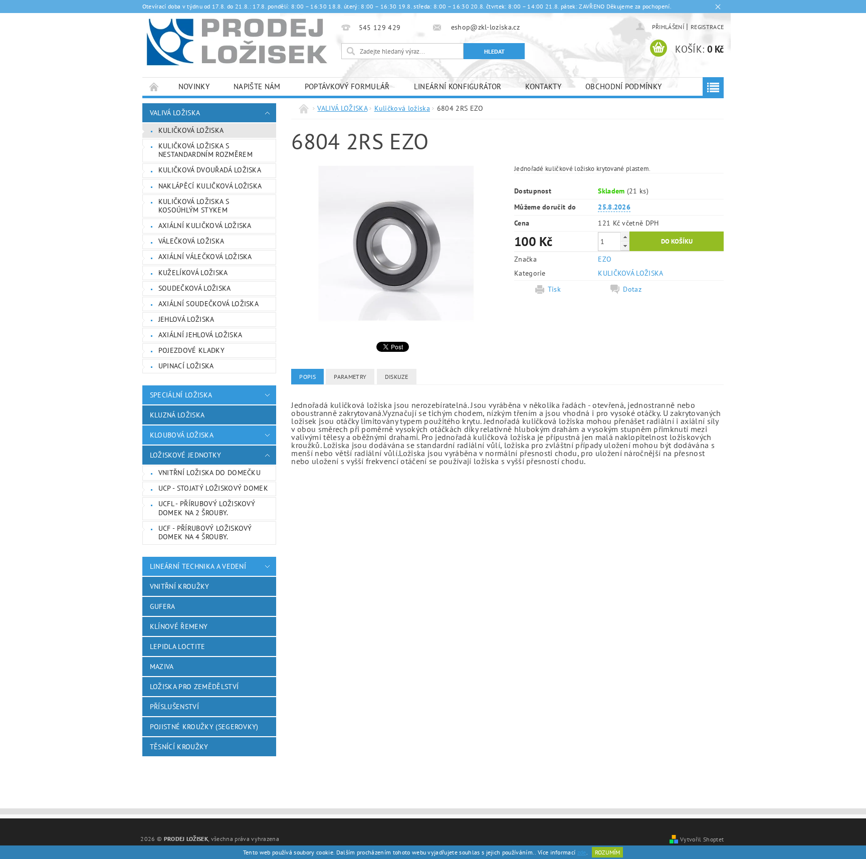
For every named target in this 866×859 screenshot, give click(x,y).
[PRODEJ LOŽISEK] (237, 42)
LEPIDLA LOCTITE (177, 646)
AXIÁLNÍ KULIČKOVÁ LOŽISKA (205, 225)
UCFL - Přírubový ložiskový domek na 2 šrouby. (206, 508)
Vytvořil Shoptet (702, 839)
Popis (307, 376)
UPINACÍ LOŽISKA (186, 365)
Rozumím (607, 852)
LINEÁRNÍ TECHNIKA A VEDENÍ (198, 566)
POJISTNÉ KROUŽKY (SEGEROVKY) (204, 726)
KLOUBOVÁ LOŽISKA (181, 435)
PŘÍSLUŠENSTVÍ (174, 706)
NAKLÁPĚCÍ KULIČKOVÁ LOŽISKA (210, 185)
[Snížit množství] (624, 246)
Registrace (707, 27)
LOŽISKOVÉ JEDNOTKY (186, 455)
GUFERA (162, 606)
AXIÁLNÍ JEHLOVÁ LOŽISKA (200, 334)
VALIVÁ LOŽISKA (175, 112)
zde (581, 852)
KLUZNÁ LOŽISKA (177, 414)
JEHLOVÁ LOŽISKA (186, 319)
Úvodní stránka (154, 86)
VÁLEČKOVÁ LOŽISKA (191, 241)
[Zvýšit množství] (624, 237)
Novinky (193, 86)
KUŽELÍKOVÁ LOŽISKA (193, 272)
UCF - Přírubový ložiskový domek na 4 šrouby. (205, 533)
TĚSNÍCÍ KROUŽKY (179, 746)
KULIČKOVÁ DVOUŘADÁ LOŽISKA (209, 169)
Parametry (350, 376)
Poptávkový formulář (347, 86)
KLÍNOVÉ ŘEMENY (178, 626)
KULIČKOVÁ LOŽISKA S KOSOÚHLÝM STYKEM (193, 206)
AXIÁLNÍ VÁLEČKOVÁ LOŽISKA (205, 256)
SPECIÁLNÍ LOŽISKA (181, 394)
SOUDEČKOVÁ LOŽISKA (194, 288)
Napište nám (257, 86)
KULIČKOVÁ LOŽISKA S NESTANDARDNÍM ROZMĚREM (205, 150)
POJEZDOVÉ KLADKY (191, 350)
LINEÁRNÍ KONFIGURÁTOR (458, 86)
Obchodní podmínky (623, 86)
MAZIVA (162, 666)
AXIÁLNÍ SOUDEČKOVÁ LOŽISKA (208, 303)
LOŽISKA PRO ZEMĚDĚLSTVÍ (194, 686)
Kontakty (543, 86)
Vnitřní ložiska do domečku (209, 472)
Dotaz (632, 289)
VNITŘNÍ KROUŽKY (179, 586)
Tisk (554, 289)
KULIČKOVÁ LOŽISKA (630, 273)
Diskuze (396, 376)
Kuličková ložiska (191, 130)
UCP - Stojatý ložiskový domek (213, 488)
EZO (604, 259)
